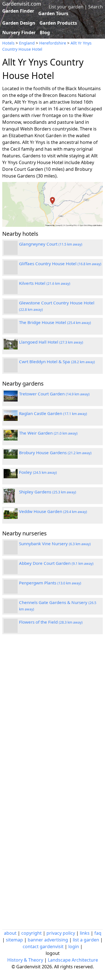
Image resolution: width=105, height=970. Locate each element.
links (85, 933)
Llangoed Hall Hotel (51, 342)
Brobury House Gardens (55, 452)
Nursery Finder (19, 32)
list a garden (86, 940)
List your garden (66, 7)
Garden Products (58, 23)
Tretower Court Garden (54, 394)
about (10, 933)
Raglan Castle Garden (53, 413)
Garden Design (18, 23)
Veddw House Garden (53, 511)
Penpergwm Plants (50, 583)
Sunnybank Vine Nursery (55, 543)
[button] (52, 204)
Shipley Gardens (47, 492)
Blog (45, 32)
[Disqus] (52, 714)
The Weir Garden (48, 433)
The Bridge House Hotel (55, 322)
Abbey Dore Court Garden (56, 563)
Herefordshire (52, 43)
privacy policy (60, 933)
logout (53, 953)
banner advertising (48, 940)
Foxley (38, 472)
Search (95, 7)
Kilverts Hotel (44, 283)
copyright (31, 933)
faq (97, 933)
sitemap (14, 940)
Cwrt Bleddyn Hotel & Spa (57, 361)
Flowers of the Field (51, 622)
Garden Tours (53, 13)
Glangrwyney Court (50, 244)
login (73, 946)
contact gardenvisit (43, 946)
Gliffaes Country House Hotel (60, 263)
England (27, 43)
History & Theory (25, 960)
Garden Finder (18, 11)
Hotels (8, 43)
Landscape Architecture (73, 960)
